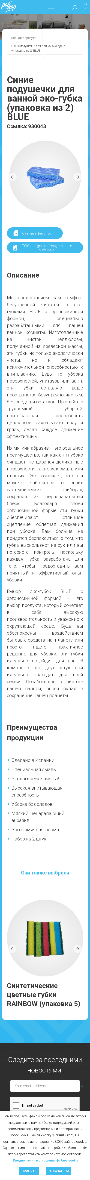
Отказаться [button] (59, 1171)
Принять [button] (28, 1171)
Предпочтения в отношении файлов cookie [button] (45, 1160)
